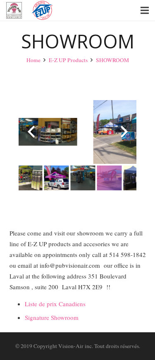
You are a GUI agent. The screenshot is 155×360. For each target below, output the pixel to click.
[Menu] (145, 10)
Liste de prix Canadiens (55, 304)
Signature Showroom (52, 317)
